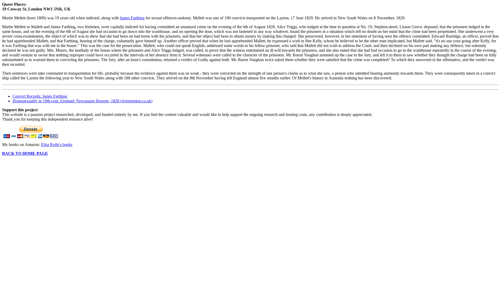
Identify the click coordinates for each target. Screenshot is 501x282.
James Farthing (132, 18)
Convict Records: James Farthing (40, 96)
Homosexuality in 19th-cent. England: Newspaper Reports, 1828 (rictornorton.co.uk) (82, 101)
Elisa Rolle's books (56, 144)
